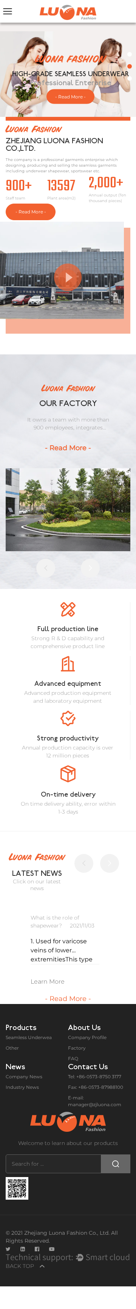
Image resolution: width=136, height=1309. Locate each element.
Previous (15, 69)
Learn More (48, 981)
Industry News (22, 1087)
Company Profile (87, 1037)
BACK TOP (21, 1266)
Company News (24, 1076)
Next (121, 69)
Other (12, 1048)
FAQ (73, 1058)
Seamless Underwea (29, 1037)
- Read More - (70, 97)
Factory (77, 1048)
